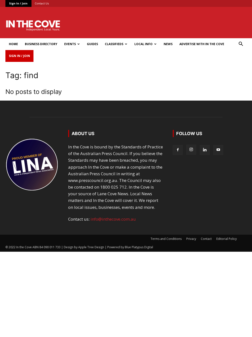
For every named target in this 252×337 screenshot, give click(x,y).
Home (13, 44)
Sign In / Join (18, 3)
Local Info (143, 44)
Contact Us (42, 3)
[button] (241, 44)
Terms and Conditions (166, 239)
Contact (206, 239)
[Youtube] (218, 150)
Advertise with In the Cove (201, 44)
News (168, 44)
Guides (92, 44)
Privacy (191, 239)
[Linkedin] (205, 150)
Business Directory (41, 44)
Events (70, 44)
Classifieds (114, 44)
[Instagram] (191, 150)
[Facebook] (178, 150)
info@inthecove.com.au (113, 219)
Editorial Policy (226, 239)
